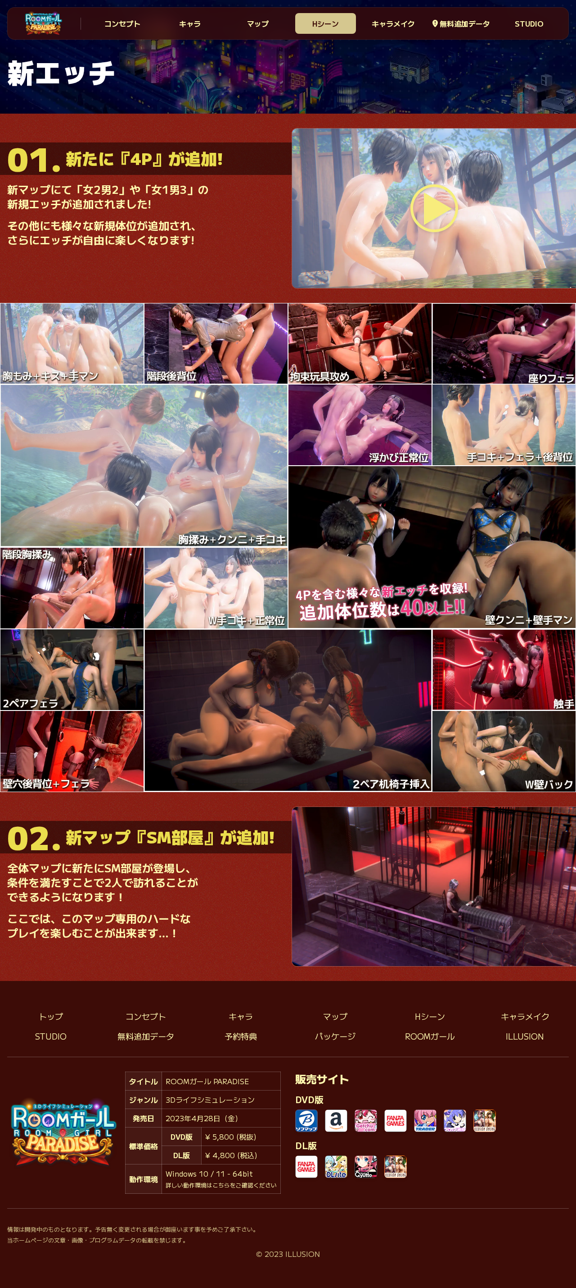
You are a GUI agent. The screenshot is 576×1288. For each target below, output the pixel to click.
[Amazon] (336, 1120)
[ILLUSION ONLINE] (484, 1120)
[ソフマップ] (306, 1120)
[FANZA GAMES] (395, 1120)
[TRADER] (425, 1120)
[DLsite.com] (336, 1166)
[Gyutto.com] (366, 1166)
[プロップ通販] (455, 1120)
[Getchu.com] (366, 1120)
